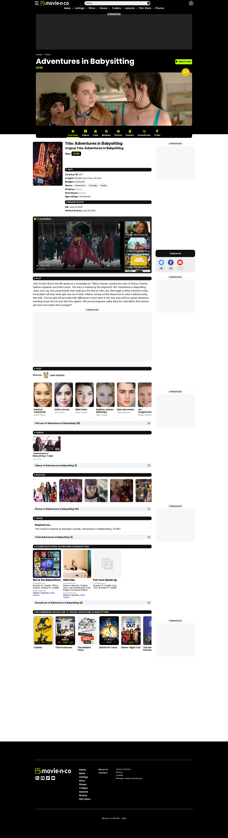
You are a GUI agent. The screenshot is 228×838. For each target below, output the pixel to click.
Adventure (80, 185)
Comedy (93, 185)
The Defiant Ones (84, 649)
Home (39, 54)
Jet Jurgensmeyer (146, 411)
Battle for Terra (108, 647)
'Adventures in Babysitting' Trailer (43, 454)
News (67, 8)
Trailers (116, 8)
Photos (159, 8)
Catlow (38, 647)
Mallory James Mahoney (104, 411)
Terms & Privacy (123, 769)
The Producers (64, 647)
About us (103, 769)
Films (92, 8)
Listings (79, 8)
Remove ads (115, 14)
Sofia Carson (61, 409)
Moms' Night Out (131, 647)
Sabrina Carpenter (40, 411)
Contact (102, 772)
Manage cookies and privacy (129, 778)
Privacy (119, 772)
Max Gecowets (125, 409)
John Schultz (57, 375)
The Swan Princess (148, 649)
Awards (130, 8)
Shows (103, 8)
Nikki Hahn (81, 409)
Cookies (119, 775)
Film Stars (145, 8)
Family (103, 185)
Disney (78, 189)
